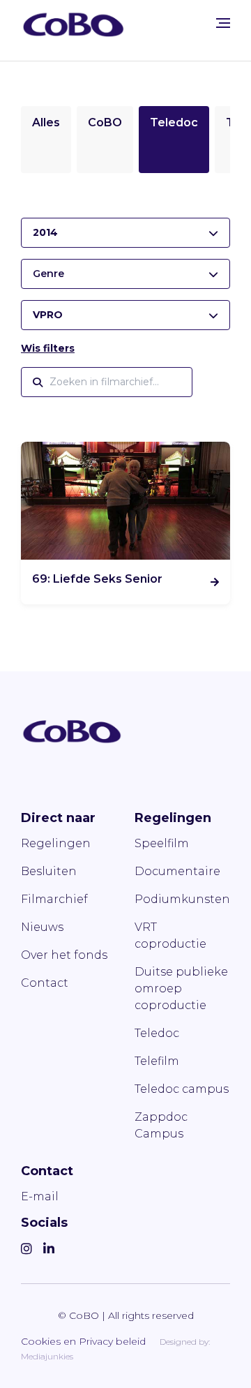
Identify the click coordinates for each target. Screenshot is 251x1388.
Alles (46, 122)
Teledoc (174, 122)
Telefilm (157, 1061)
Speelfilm (162, 843)
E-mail (40, 1196)
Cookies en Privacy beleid (83, 1341)
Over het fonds (64, 955)
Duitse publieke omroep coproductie (181, 988)
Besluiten (49, 871)
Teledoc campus (182, 1089)
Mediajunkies (47, 1356)
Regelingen (56, 843)
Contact (44, 983)
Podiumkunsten (182, 899)
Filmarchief (54, 899)
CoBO (105, 122)
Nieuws (42, 927)
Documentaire (177, 871)
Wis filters (48, 348)
